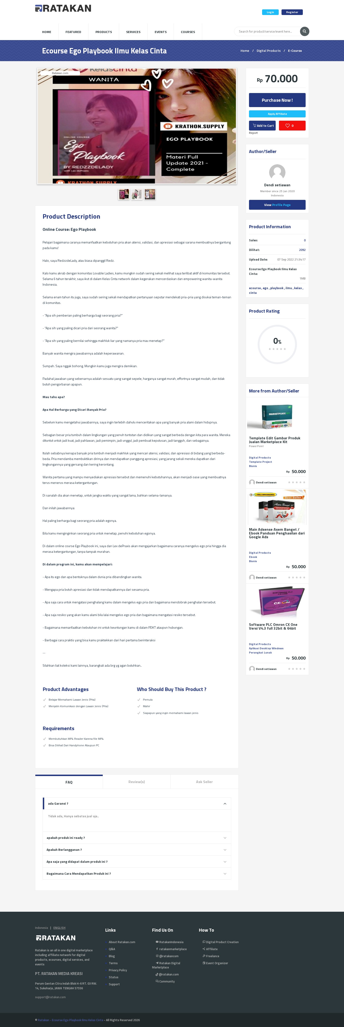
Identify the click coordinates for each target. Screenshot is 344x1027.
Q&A (112, 949)
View (277, 204)
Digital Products (269, 50)
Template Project (260, 461)
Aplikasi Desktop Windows (266, 648)
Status (113, 977)
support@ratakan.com (50, 997)
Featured (73, 31)
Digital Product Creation (222, 942)
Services (133, 31)
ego (265, 288)
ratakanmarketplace (173, 949)
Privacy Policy (118, 970)
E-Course (295, 50)
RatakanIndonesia (171, 942)
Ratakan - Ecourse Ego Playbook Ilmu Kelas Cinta (70, 1020)
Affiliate (211, 949)
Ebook (253, 557)
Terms (113, 963)
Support (114, 984)
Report (253, 133)
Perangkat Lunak (260, 652)
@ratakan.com (168, 974)
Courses (188, 31)
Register (292, 12)
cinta (253, 292)
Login (270, 12)
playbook (276, 288)
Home (46, 31)
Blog (112, 956)
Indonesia (41, 927)
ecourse (255, 288)
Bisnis (253, 466)
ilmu (288, 288)
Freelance (212, 956)
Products (103, 31)
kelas (298, 288)
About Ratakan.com (122, 942)
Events (161, 31)
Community (167, 981)
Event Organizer (216, 963)
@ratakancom (169, 956)
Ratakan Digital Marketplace (166, 965)
